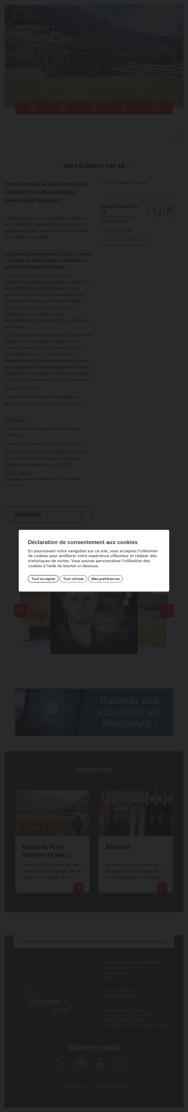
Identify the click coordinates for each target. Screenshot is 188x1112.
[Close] (165, 525)
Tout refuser (73, 579)
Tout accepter (43, 579)
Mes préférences (105, 579)
